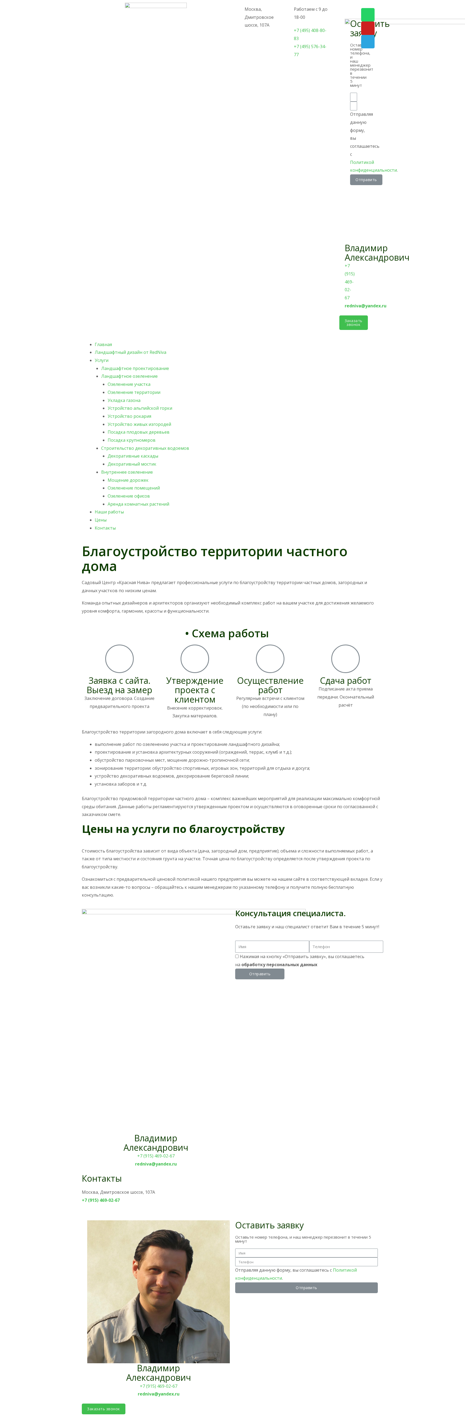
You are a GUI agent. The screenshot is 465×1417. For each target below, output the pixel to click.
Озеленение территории (134, 392)
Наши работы (109, 512)
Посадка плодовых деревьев (139, 432)
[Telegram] (368, 41)
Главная (103, 344)
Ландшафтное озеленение (129, 376)
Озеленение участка (129, 384)
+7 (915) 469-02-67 (156, 1156)
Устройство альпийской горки (140, 408)
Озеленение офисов (129, 496)
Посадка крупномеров (132, 440)
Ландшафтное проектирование (135, 368)
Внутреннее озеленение (127, 472)
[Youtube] (368, 28)
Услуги (101, 360)
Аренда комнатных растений (138, 504)
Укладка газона (124, 400)
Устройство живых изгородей (139, 424)
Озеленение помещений (134, 488)
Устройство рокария (129, 416)
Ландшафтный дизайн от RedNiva (130, 352)
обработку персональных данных (279, 965)
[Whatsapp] (368, 14)
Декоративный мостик (132, 464)
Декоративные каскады (133, 456)
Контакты (105, 528)
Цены (101, 520)
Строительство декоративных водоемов (145, 448)
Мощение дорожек (128, 480)
